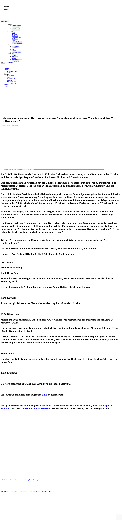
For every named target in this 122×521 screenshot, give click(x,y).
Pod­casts (14, 50)
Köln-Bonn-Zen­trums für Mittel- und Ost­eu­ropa (65, 405)
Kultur (13, 40)
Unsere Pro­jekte (11, 81)
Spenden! (6, 9)
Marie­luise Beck (11, 78)
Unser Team (15, 56)
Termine (45, 480)
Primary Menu (4, 21)
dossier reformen (20, 480)
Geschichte (15, 39)
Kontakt (10, 62)
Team (8, 77)
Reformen (40, 480)
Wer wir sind (11, 53)
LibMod (14, 55)
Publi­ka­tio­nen (15, 46)
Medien (6, 69)
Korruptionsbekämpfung (31, 480)
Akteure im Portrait (17, 42)
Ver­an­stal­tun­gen (16, 28)
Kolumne (6, 68)
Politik (13, 33)
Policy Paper (16, 47)
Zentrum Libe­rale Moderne (35, 408)
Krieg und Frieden (16, 37)
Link (44, 394)
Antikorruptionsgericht (10, 480)
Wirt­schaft (14, 34)
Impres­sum (24, 491)
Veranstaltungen (7, 125)
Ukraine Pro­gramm (17, 59)
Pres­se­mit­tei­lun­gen (16, 52)
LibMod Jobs (15, 61)
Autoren (14, 58)
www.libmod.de (11, 83)
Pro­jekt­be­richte (16, 30)
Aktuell (3, 480)
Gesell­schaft (15, 36)
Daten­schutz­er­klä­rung (34, 491)
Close (2, 62)
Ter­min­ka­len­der (16, 27)
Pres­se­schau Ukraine (17, 43)
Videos (13, 49)
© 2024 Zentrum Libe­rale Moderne (10, 491)
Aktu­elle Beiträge (16, 25)
